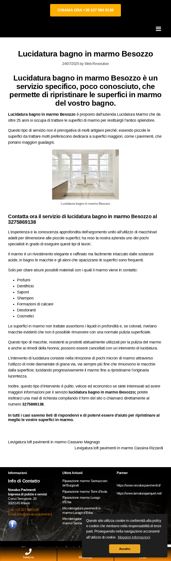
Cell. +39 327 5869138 (23, 510)
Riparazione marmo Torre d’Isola (84, 491)
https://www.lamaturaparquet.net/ (139, 493)
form (85, 398)
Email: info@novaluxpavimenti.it (30, 514)
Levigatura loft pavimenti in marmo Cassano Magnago (54, 442)
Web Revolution (97, 64)
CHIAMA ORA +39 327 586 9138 (85, 10)
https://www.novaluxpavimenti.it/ (139, 485)
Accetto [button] (124, 549)
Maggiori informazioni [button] (134, 537)
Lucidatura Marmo (132, 114)
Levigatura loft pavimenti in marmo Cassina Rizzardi (119, 448)
